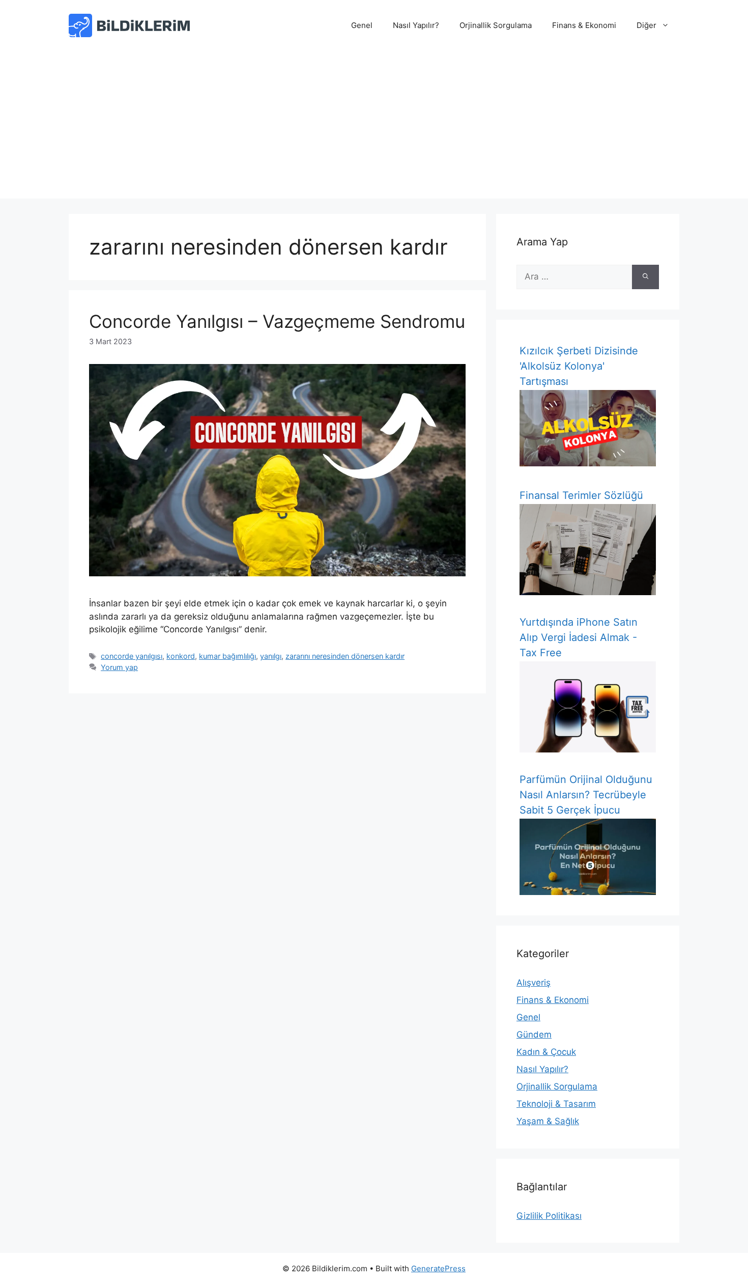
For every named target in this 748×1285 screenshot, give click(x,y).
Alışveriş (533, 982)
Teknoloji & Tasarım (556, 1104)
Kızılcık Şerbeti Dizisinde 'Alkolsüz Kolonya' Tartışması (579, 366)
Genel (361, 25)
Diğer (646, 25)
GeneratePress (438, 1268)
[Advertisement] (374, 127)
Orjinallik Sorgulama (495, 25)
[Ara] (645, 277)
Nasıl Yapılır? (416, 25)
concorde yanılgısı (131, 656)
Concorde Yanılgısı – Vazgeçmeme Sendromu (277, 321)
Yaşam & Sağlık (547, 1121)
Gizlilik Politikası (549, 1216)
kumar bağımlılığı (227, 656)
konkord (180, 656)
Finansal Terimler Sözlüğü (581, 495)
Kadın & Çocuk (546, 1052)
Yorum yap (119, 667)
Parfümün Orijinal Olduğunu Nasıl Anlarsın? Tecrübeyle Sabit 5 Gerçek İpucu (586, 794)
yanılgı (270, 656)
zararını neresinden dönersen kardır (345, 656)
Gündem (534, 1034)
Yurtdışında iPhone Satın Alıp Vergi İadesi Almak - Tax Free (579, 637)
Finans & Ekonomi (584, 25)
